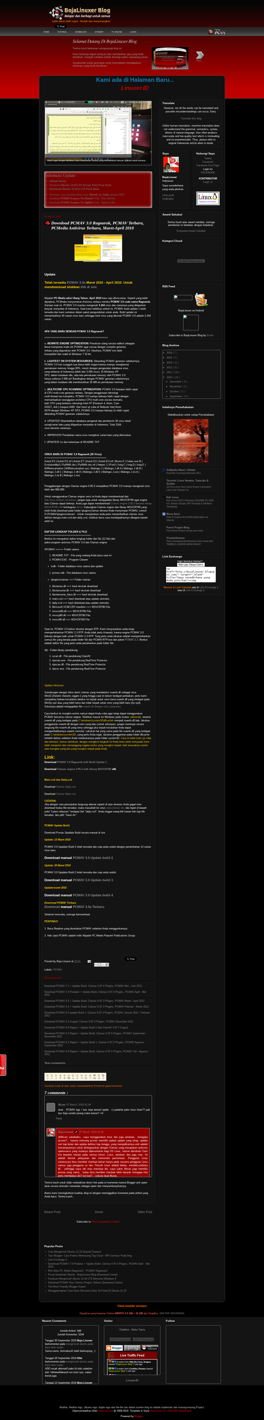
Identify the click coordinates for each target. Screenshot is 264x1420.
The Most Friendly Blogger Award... (68, 1286)
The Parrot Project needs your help (184, 530)
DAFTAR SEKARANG (172, 1313)
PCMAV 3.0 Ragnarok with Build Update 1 (82, 762)
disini (79, 507)
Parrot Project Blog (177, 527)
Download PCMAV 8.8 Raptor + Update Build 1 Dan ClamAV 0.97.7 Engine (86, 1027)
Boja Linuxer (65, 1132)
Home (99, 1212)
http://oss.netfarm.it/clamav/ (60, 500)
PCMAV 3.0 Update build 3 (93, 880)
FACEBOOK (208, 172)
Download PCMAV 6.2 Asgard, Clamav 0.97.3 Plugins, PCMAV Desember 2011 (88, 1021)
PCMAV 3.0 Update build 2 (93, 858)
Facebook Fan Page (208, 165)
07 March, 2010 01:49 (78, 1104)
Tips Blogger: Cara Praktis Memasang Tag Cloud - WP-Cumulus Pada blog (90, 1255)
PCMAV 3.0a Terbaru (88, 907)
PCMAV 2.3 (131, 639)
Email (210, 335)
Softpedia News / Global (180, 469)
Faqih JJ (208, 182)
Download (52, 907)
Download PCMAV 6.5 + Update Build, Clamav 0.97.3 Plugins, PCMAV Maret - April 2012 (94, 1000)
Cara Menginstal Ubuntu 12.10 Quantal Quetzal (74, 1251)
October (174, 391)
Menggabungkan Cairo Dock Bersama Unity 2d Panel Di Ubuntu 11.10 (87, 1290)
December (176, 381)
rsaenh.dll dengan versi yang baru (102, 706)
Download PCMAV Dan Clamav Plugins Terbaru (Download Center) (85, 1282)
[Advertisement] (115, 94)
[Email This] (96, 965)
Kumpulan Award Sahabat (191, 230)
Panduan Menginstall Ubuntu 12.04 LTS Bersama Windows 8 (82, 1278)
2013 (170, 362)
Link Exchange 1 (208, 587)
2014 (170, 357)
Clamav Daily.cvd (66, 786)
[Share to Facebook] (107, 965)
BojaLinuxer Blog (90, 10)
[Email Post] (89, 961)
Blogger (139, 1416)
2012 (170, 367)
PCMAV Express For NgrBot (77, 202)
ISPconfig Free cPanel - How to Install (70, 156)
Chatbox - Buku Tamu (132, 1329)
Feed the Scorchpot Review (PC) (183, 473)
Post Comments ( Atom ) (106, 1221)
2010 (170, 377)
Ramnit (93, 194)
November (176, 386)
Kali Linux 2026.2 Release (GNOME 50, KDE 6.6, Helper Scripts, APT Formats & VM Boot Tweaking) (190, 503)
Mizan (61, 1104)
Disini (108, 185)
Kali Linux (172, 497)
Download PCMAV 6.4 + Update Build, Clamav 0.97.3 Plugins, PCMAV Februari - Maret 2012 (96, 1006)
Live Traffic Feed (132, 1355)
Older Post (145, 1212)
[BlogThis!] (100, 965)
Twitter (208, 158)
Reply (59, 1118)
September (176, 396)
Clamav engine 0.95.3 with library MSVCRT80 (84, 769)
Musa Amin (173, 513)
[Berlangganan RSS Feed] (183, 299)
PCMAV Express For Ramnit (77, 198)
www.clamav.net (115, 807)
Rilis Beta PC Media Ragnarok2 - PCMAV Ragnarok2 (77, 1270)
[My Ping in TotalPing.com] (132, 1350)
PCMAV (57, 969)
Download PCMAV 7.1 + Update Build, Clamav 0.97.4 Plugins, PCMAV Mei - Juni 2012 (93, 985)
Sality (106, 194)
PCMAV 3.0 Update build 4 (93, 895)
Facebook (207, 161)
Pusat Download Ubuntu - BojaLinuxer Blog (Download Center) (83, 1274)
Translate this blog (191, 118)
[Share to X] (103, 965)
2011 (170, 372)
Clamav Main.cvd (66, 793)
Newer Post (52, 1212)
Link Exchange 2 (57, 1259)
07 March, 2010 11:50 (91, 1132)
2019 (170, 352)
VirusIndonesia (175, 537)
